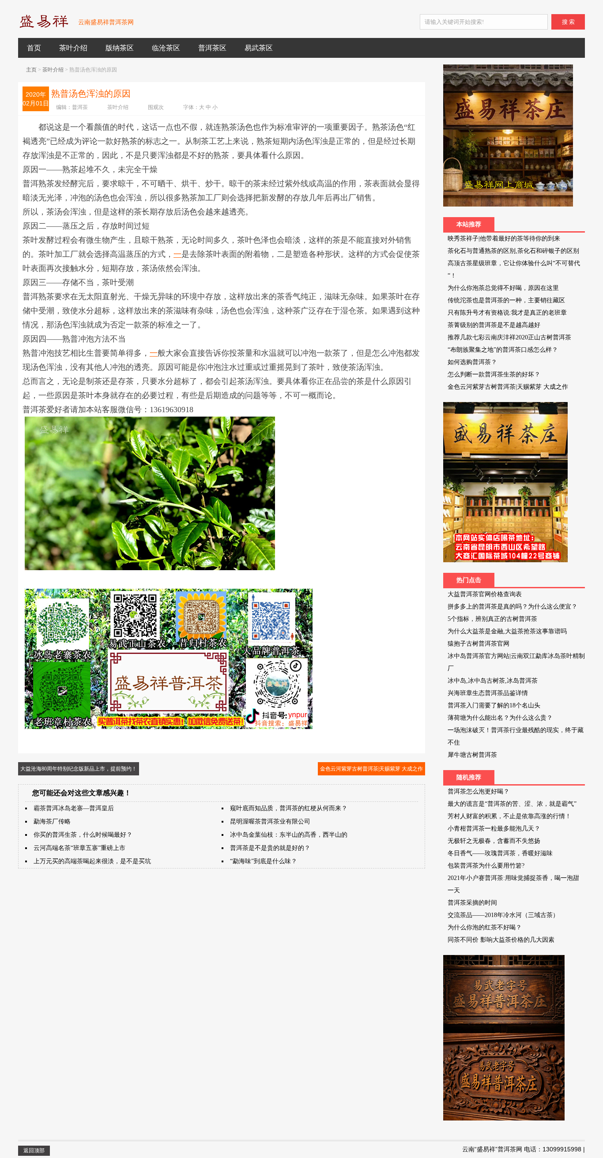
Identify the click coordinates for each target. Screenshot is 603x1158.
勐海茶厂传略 (52, 821)
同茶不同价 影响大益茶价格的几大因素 (501, 939)
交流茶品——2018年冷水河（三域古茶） (503, 915)
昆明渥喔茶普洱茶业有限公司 (270, 821)
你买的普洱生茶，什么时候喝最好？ (83, 834)
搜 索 (568, 22)
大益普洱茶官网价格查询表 (485, 594)
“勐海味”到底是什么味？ (263, 861)
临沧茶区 (166, 48)
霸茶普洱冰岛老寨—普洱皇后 (74, 808)
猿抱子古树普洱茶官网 (478, 643)
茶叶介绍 (73, 48)
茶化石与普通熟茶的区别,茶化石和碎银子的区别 (513, 251)
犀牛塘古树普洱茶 (472, 755)
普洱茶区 (212, 48)
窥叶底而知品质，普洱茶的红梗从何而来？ (288, 808)
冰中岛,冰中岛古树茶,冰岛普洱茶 (493, 680)
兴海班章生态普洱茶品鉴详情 (488, 693)
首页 (34, 48)
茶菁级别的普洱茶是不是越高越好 (494, 325)
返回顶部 (34, 1150)
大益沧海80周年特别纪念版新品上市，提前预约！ (78, 769)
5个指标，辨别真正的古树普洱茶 (492, 619)
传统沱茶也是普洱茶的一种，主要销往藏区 (506, 300)
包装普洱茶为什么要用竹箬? (486, 865)
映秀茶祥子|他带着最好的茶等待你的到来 (504, 238)
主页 (31, 70)
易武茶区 (259, 48)
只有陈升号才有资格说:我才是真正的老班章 (507, 312)
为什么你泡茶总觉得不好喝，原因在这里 (503, 288)
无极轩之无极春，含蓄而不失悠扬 (494, 841)
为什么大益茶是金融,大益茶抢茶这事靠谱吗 (507, 631)
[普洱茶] (43, 26)
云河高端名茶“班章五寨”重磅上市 (79, 848)
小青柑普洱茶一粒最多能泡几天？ (494, 828)
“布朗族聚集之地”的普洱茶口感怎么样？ (503, 349)
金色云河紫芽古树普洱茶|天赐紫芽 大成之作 (371, 769)
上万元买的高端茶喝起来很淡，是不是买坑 (92, 861)
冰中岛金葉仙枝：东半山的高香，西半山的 (288, 834)
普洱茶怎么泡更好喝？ (478, 791)
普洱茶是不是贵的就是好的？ (270, 848)
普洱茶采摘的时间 (472, 902)
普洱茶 (80, 107)
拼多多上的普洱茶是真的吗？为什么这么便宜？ (512, 606)
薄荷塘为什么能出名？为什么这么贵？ (500, 717)
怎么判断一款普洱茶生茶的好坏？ (494, 374)
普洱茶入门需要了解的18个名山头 (494, 705)
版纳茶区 (120, 48)
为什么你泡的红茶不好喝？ (485, 927)
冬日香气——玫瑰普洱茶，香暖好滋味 (500, 853)
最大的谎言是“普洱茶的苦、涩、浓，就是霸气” (512, 804)
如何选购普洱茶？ (472, 362)
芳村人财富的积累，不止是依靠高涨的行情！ (509, 816)
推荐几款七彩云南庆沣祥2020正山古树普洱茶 (509, 337)
